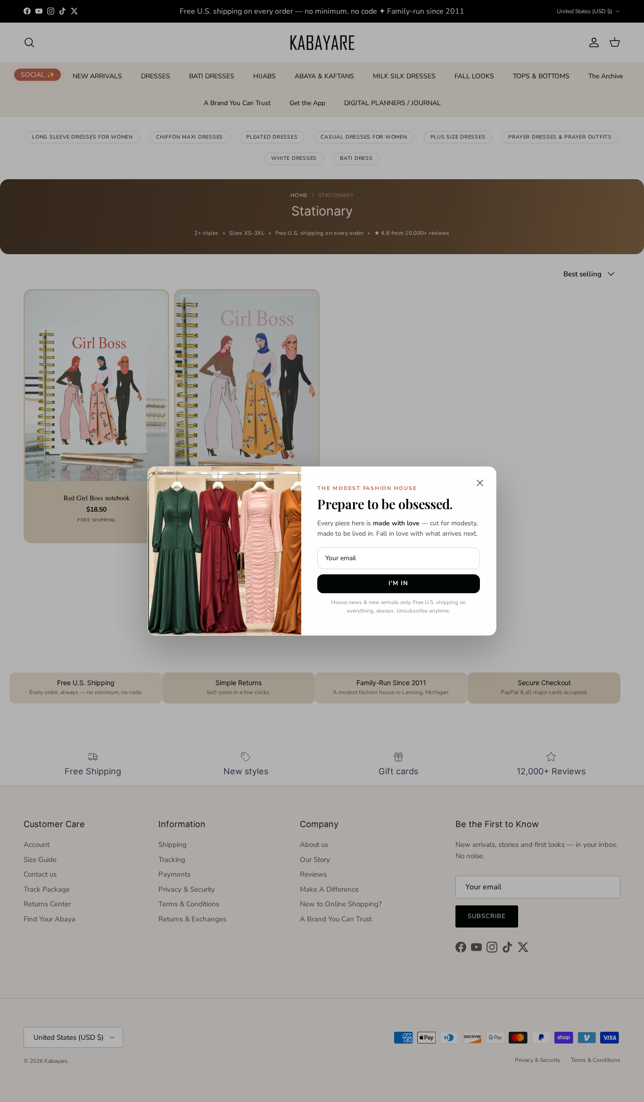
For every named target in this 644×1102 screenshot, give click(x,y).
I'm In (398, 583)
